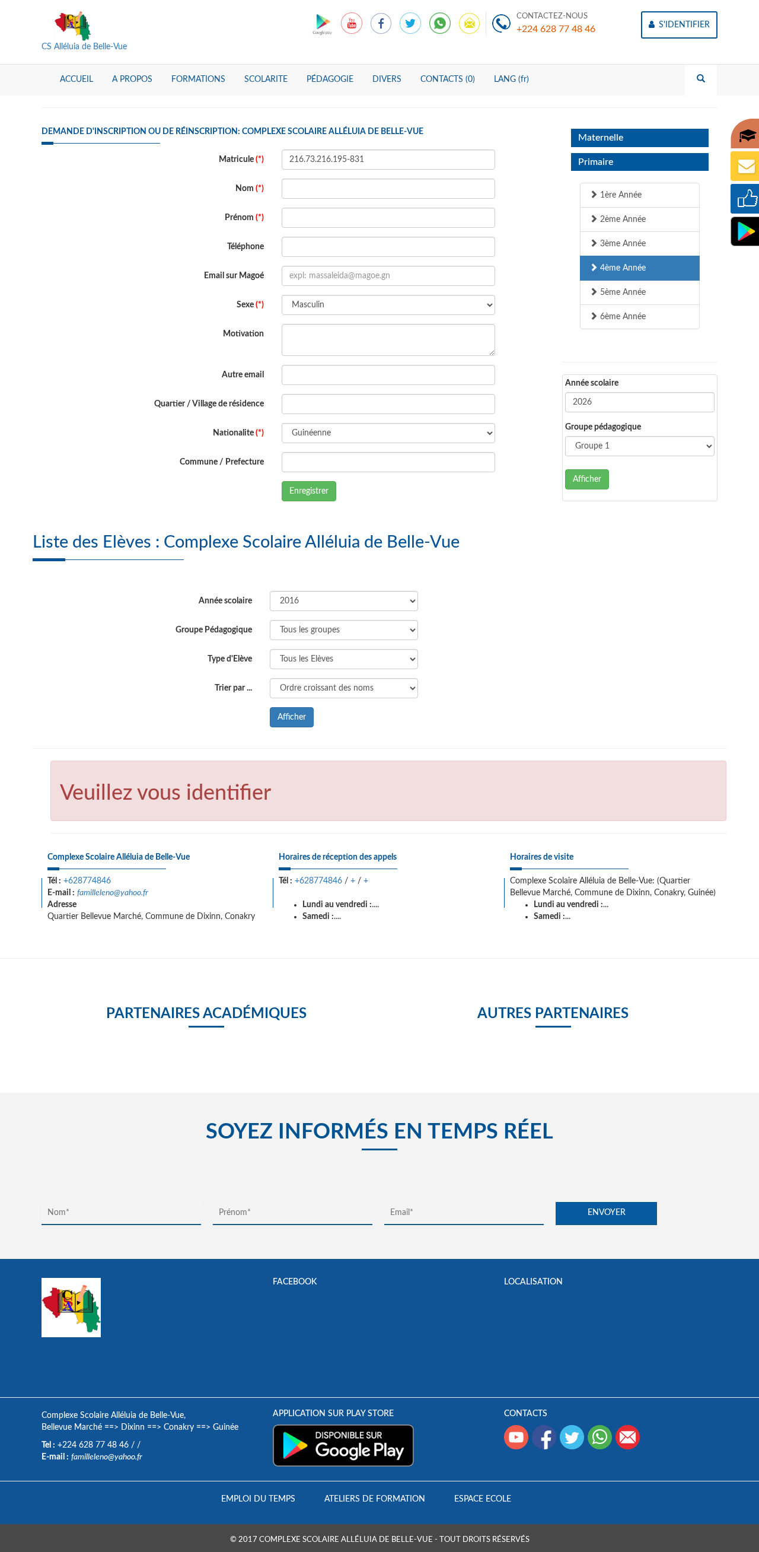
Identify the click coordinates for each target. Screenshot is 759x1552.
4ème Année (622, 268)
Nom (249, 189)
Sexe (250, 305)
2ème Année (622, 219)
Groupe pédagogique (603, 427)
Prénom (244, 218)
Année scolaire (591, 383)
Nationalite (238, 433)
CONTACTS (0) (447, 79)
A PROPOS (132, 79)
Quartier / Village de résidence (209, 404)
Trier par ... (233, 688)
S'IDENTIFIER (683, 25)
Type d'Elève (230, 659)
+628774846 (87, 881)
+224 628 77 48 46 (555, 29)
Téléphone (245, 247)
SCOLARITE (266, 79)
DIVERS (386, 79)
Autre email (243, 375)
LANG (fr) (511, 79)
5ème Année (622, 292)
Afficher (587, 479)
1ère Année (620, 195)
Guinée (225, 1427)
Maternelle (600, 137)
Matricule (241, 159)
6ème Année (622, 317)
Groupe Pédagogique (214, 630)
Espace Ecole (482, 1499)
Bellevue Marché (72, 1427)
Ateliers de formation (374, 1499)
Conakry (179, 1427)
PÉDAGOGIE (330, 79)
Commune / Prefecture (222, 462)
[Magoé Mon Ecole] (323, 23)
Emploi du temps (258, 1499)
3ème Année (622, 244)
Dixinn (133, 1427)
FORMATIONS (198, 79)
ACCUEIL (76, 79)
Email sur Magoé (234, 276)
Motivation (243, 334)
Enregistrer (309, 491)
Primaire (595, 162)
